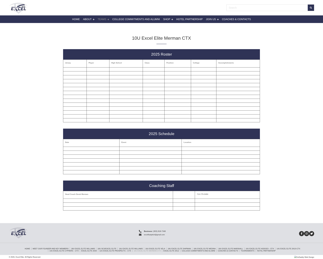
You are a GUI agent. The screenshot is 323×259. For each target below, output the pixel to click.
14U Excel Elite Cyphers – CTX (64, 251)
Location (187, 142)
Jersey (68, 63)
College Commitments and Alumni (198, 251)
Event (123, 142)
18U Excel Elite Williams (83, 249)
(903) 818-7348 (159, 231)
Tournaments (247, 251)
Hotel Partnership (266, 251)
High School (116, 63)
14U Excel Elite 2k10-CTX (288, 249)
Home (27, 249)
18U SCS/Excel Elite (107, 249)
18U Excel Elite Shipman (179, 249)
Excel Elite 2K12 (171, 251)
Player (91, 63)
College (196, 63)
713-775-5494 (202, 194)
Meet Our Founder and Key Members (51, 249)
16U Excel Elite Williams (131, 249)
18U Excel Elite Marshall (230, 249)
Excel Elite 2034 (89, 251)
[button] (301, 233)
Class (147, 63)
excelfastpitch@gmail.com (154, 235)
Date (67, 142)
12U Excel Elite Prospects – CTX (115, 251)
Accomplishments (226, 63)
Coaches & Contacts (228, 251)
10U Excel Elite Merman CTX (147, 251)
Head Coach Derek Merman (76, 194)
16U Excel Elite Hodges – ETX (260, 249)
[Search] (311, 8)
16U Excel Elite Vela (155, 249)
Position (170, 63)
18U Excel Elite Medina (205, 249)
